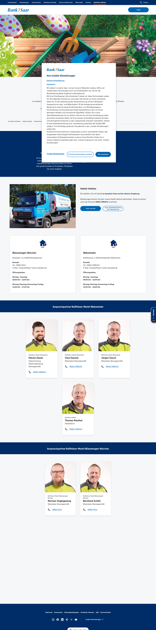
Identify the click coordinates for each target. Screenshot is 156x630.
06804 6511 (57, 509)
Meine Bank (79, 2)
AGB (97, 612)
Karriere (88, 2)
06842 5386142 (39, 372)
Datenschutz (58, 612)
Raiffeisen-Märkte (100, 2)
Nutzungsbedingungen (71, 612)
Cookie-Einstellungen (55, 154)
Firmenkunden (24, 2)
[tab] (14, 121)
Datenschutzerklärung (55, 80)
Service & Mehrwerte (66, 2)
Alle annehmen (103, 154)
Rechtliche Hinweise (87, 612)
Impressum (48, 612)
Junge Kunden (36, 2)
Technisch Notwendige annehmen (80, 154)
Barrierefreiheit (105, 612)
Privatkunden (12, 2)
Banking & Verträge (50, 2)
